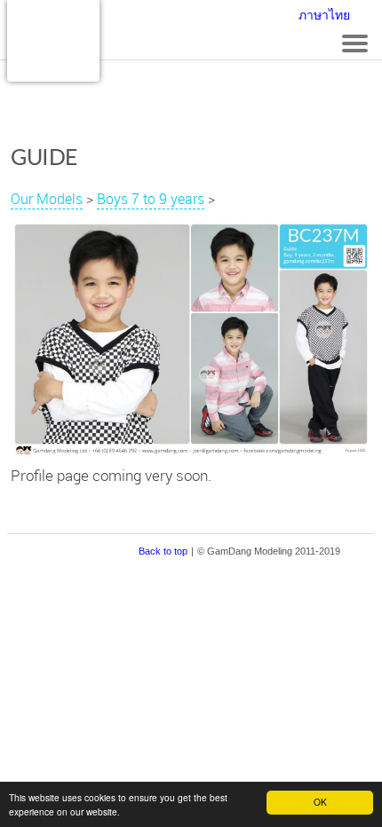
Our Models (47, 199)
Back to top (163, 551)
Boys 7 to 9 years (150, 199)
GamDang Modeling (53, 41)
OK (320, 801)
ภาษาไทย (324, 15)
